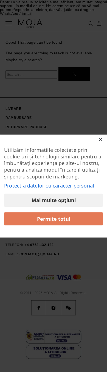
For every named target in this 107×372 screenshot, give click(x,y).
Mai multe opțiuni (54, 200)
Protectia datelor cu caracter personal (49, 185)
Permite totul (53, 219)
